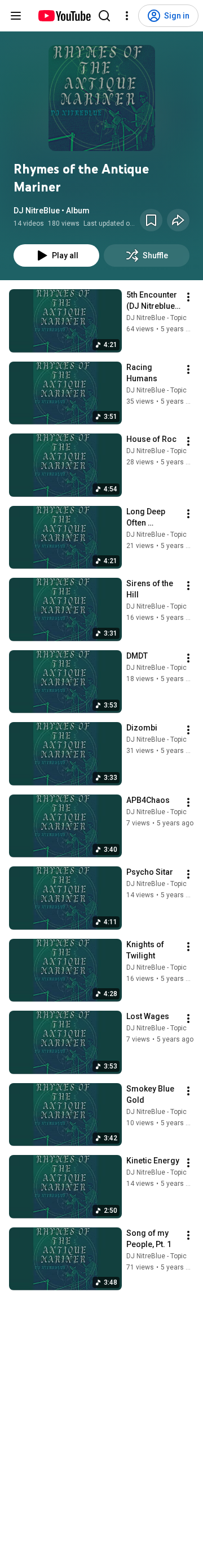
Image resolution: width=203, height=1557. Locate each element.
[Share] (178, 220)
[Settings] (127, 15)
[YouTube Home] (64, 15)
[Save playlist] (151, 220)
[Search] (104, 15)
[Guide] (16, 15)
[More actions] (188, 297)
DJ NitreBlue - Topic (156, 318)
